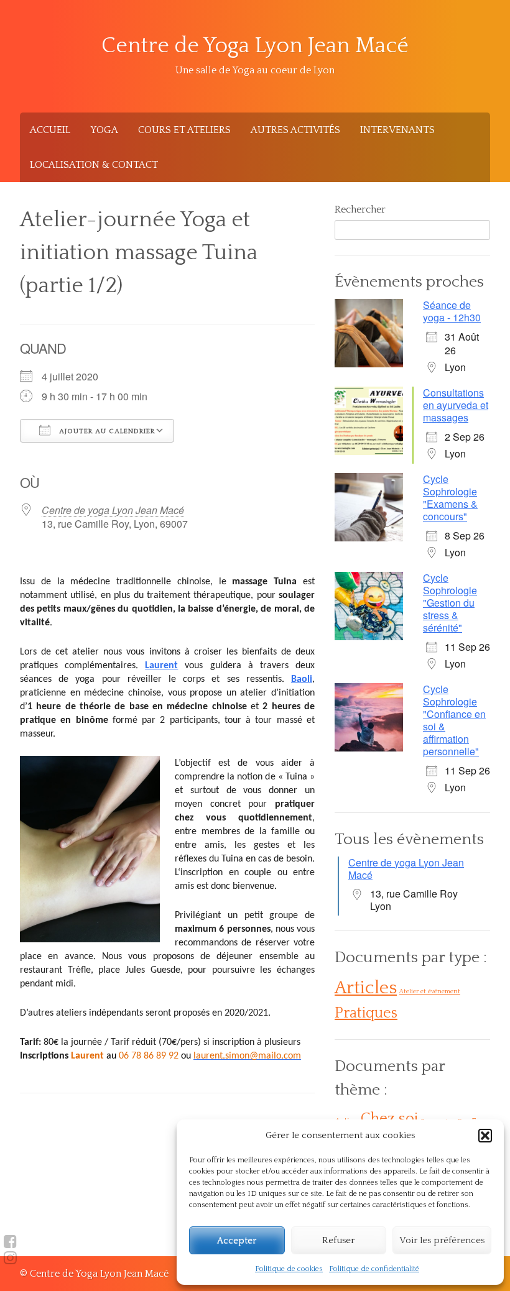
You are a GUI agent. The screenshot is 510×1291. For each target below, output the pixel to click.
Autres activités (295, 130)
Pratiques (366, 1013)
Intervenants (397, 130)
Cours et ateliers (184, 130)
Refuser (338, 1240)
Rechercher (360, 209)
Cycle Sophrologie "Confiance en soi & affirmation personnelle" (454, 720)
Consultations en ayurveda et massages (455, 405)
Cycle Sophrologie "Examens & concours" (450, 497)
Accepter (236, 1240)
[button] (485, 1135)
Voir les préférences (441, 1240)
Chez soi (389, 1118)
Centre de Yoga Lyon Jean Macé (255, 46)
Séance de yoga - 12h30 (452, 311)
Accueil (50, 130)
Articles (366, 988)
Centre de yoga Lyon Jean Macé (113, 510)
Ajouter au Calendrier (106, 431)
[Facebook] (10, 1242)
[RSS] (10, 1258)
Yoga (104, 130)
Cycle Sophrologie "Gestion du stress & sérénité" (450, 603)
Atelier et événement (429, 991)
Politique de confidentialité (374, 1269)
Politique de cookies (289, 1269)
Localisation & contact (94, 164)
